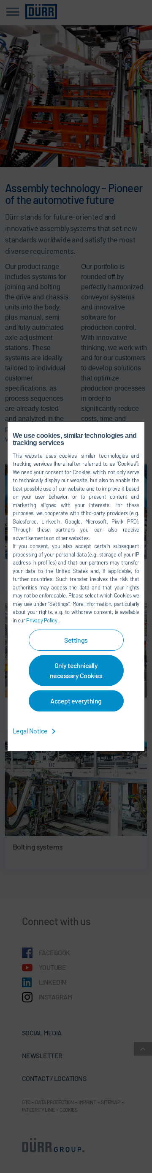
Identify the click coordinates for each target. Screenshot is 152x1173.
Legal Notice (31, 731)
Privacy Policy (42, 620)
